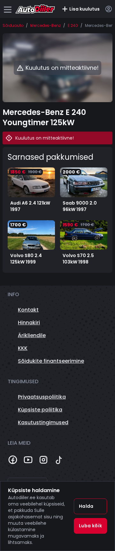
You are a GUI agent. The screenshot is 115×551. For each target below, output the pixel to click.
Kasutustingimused (43, 422)
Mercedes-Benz (45, 25)
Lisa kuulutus (84, 9)
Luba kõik (90, 526)
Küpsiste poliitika (40, 409)
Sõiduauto (13, 25)
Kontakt (28, 309)
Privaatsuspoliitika (42, 397)
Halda (86, 506)
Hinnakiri (29, 322)
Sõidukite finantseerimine (51, 361)
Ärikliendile (32, 335)
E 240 (73, 25)
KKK (22, 348)
